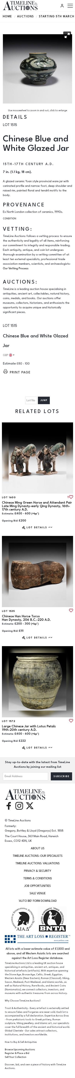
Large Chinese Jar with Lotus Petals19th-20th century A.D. (29, 728)
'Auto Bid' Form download (37, 901)
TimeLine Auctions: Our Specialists (37, 856)
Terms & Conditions (37, 878)
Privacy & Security (37, 871)
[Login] (62, 5)
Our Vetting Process (15, 268)
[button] (67, 35)
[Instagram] (19, 805)
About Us (37, 848)
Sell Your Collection (15, 1057)
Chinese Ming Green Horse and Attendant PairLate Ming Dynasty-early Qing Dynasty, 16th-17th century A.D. (37, 506)
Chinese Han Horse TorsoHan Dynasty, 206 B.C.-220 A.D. (26, 618)
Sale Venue (38, 893)
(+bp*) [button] (35, 513)
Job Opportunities (37, 886)
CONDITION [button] (9, 218)
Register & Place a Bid (17, 1053)
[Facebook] (8, 805)
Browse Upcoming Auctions (20, 1049)
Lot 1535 (8, 611)
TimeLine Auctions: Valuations (37, 863)
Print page (20, 372)
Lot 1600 (9, 497)
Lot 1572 (8, 721)
